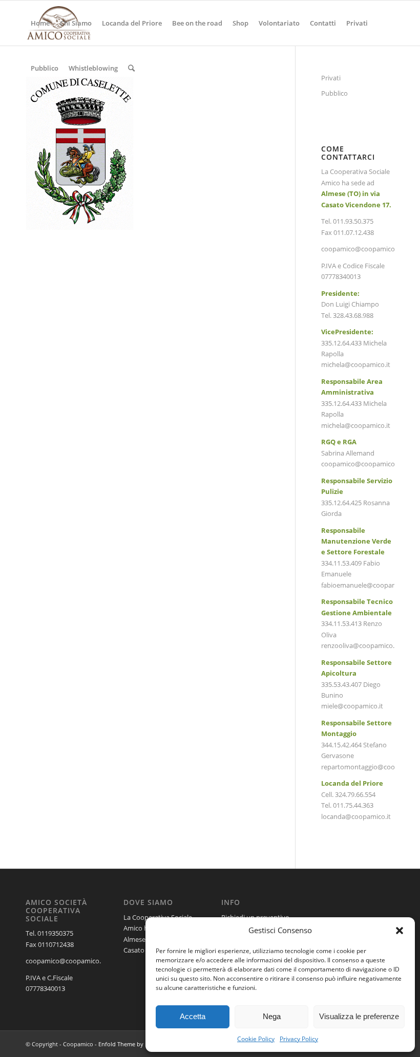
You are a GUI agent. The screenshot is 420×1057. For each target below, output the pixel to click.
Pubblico (334, 93)
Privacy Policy (299, 1038)
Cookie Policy (256, 1038)
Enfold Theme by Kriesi (128, 1044)
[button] (399, 930)
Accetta (192, 1016)
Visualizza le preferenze (359, 1016)
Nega (272, 1016)
